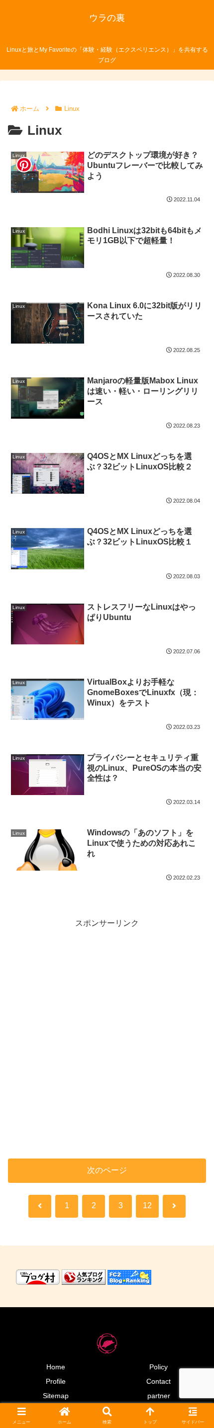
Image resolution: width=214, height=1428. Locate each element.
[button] (193, 1260)
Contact (158, 1381)
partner (158, 1396)
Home (55, 1367)
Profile (56, 1381)
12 (147, 1205)
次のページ (107, 1170)
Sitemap (56, 1396)
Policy (158, 1367)
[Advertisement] (107, 1037)
